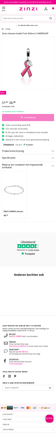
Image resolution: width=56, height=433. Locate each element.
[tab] (28, 151)
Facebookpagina (16, 364)
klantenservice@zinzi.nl (18, 346)
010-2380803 (17, 336)
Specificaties (8, 157)
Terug (7, 29)
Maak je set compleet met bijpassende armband (22, 166)
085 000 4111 (23, 352)
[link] (45, 9)
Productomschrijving (13, 151)
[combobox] (28, 18)
